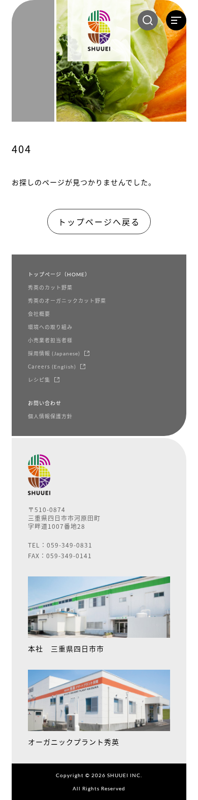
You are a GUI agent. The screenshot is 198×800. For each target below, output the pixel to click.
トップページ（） (59, 274)
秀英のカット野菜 (50, 287)
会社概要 (39, 313)
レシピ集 (39, 379)
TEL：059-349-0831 (60, 545)
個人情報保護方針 (50, 416)
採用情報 (54, 353)
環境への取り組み (50, 327)
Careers (52, 366)
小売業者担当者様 (50, 340)
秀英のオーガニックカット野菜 (67, 300)
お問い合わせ (44, 403)
